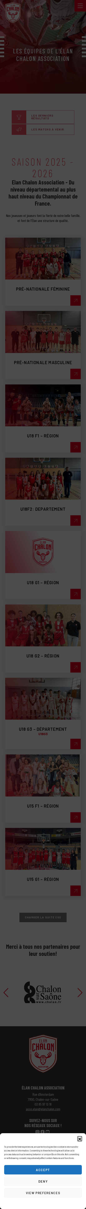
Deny (43, 1181)
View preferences (43, 1193)
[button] (80, 1138)
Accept (43, 1170)
